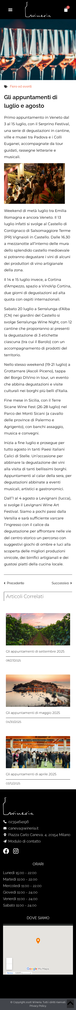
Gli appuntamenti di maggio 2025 (33, 713)
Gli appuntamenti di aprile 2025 (31, 774)
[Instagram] (16, 851)
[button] (10, 9)
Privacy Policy (38, 1005)
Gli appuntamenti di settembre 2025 (35, 651)
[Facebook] (6, 851)
